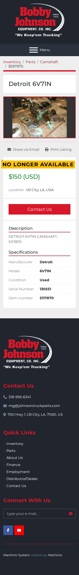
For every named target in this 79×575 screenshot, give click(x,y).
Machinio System (16, 555)
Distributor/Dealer (22, 479)
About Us (14, 458)
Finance (13, 465)
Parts (10, 451)
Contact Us (39, 209)
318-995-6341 (20, 397)
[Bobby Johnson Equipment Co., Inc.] (27, 352)
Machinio (55, 555)
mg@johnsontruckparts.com (34, 406)
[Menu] (33, 50)
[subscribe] (70, 513)
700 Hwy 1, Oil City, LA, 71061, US (35, 414)
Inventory (14, 444)
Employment (18, 472)
